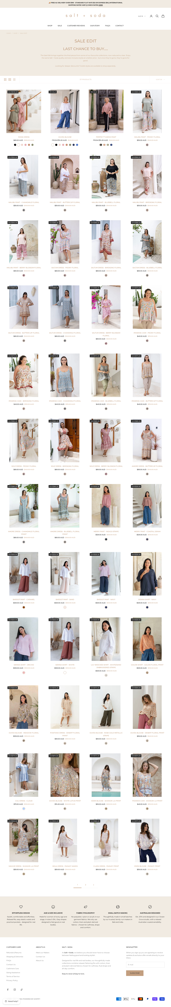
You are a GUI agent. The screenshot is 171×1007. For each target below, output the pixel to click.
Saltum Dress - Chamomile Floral (65, 333)
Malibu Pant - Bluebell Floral (106, 202)
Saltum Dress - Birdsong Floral (106, 268)
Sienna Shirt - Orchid (24, 665)
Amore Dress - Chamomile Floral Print (23, 532)
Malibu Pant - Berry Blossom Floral (24, 268)
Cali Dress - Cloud (23, 801)
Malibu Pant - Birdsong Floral (147, 202)
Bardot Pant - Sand (65, 599)
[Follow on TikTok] (21, 989)
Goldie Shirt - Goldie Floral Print (147, 665)
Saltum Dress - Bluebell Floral (147, 268)
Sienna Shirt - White (64, 665)
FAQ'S (107, 26)
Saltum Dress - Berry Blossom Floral (106, 334)
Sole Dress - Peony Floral (23, 466)
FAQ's (8, 960)
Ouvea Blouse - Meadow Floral (24, 733)
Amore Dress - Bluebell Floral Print (65, 532)
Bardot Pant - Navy (106, 599)
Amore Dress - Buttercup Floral (147, 466)
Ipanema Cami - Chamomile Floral (65, 401)
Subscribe (135, 973)
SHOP (50, 26)
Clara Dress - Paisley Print (106, 866)
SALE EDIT (23, 33)
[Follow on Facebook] (7, 989)
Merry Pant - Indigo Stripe (106, 531)
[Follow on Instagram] (14, 989)
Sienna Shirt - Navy (147, 599)
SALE (60, 26)
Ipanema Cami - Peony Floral (147, 333)
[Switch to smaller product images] (10, 79)
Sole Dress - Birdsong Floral (65, 466)
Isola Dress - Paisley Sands (65, 866)
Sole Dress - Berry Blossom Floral (106, 466)
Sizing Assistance (13, 973)
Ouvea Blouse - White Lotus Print (65, 801)
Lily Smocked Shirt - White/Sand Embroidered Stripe (106, 666)
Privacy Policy (12, 980)
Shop (15, 33)
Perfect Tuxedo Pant (106, 137)
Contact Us (10, 964)
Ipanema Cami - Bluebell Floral (106, 401)
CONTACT (119, 26)
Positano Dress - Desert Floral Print (65, 734)
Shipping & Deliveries (14, 957)
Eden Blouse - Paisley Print (147, 866)
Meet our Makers (42, 953)
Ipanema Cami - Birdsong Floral (24, 401)
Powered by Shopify (31, 999)
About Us (40, 960)
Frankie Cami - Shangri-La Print (147, 801)
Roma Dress (23, 137)
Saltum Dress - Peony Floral (64, 268)
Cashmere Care (12, 969)
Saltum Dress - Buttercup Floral (23, 333)
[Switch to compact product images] (14, 79)
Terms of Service (13, 976)
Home (8, 33)
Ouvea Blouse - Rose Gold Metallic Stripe (106, 734)
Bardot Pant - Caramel (24, 599)
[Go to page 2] (94, 885)
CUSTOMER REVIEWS (76, 26)
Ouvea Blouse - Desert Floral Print (147, 733)
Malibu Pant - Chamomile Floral (24, 202)
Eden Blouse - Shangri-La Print (106, 801)
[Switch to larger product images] (5, 79)
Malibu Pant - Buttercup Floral (65, 202)
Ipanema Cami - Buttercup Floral (147, 401)
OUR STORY (95, 26)
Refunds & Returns (13, 953)
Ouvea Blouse (64, 137)
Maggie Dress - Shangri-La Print (24, 866)
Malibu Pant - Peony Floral (147, 137)
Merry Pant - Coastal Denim (147, 531)
